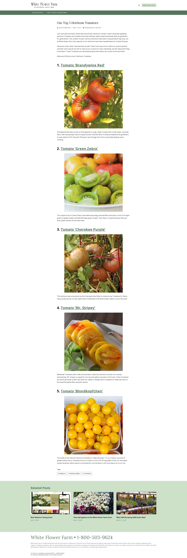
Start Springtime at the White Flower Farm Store (93, 517)
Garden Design (89, 28)
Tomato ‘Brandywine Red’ (83, 65)
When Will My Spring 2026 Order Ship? (131, 517)
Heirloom (61, 473)
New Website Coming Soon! (41, 517)
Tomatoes (98, 28)
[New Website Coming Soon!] (51, 503)
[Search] (139, 5)
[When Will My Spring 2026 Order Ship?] (136, 503)
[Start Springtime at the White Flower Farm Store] (93, 503)
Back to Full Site (149, 5)
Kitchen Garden (74, 473)
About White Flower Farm (57, 13)
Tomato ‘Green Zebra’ (79, 148)
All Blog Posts (37, 13)
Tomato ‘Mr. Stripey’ (78, 307)
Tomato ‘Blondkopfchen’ (82, 391)
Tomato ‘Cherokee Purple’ (83, 229)
